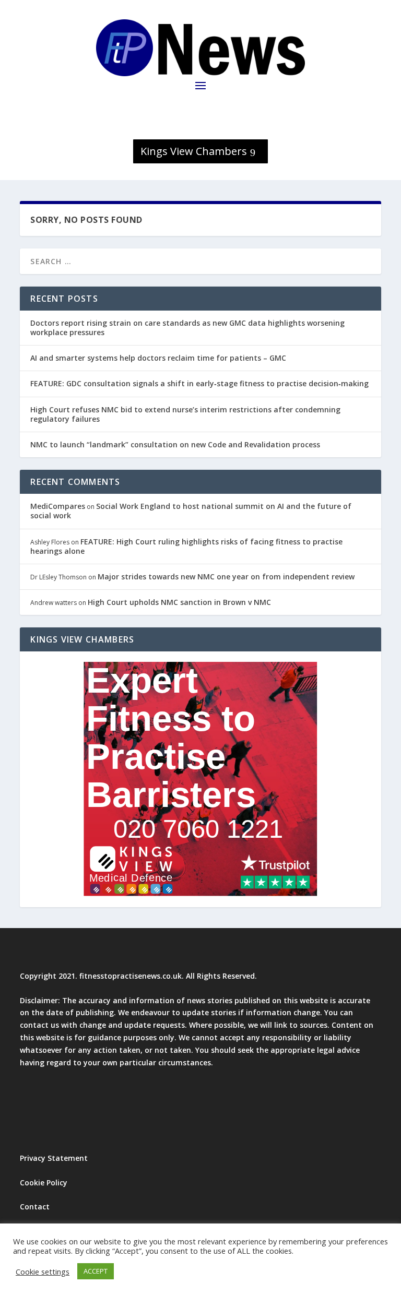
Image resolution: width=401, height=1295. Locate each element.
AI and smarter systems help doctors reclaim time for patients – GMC (158, 358)
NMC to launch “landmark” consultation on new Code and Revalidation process (175, 444)
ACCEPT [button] (96, 1271)
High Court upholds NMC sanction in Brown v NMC (179, 602)
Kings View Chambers (193, 151)
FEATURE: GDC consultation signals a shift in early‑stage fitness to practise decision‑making (199, 383)
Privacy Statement (54, 1158)
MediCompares (57, 506)
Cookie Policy (43, 1182)
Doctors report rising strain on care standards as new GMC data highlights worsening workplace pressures (187, 327)
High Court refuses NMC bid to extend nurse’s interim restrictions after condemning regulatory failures (185, 414)
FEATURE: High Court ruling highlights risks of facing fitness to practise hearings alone (186, 546)
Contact (35, 1206)
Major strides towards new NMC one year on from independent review (226, 576)
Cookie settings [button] (42, 1271)
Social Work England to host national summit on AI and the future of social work (190, 510)
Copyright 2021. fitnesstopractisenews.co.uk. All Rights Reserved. (138, 976)
